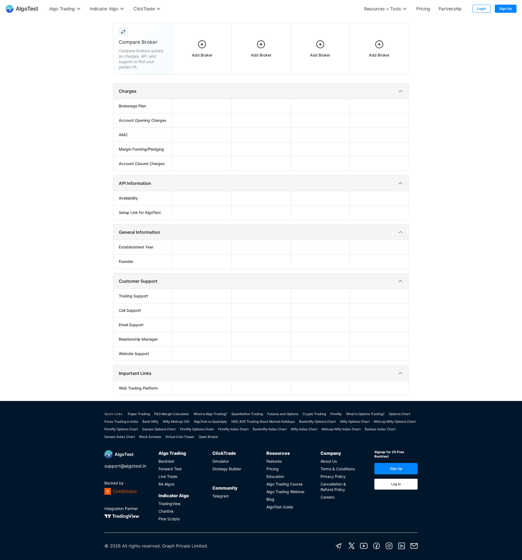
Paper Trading (139, 414)
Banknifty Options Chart (317, 421)
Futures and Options (282, 414)
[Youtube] (364, 546)
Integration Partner (121, 508)
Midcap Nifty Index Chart (341, 429)
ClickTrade (224, 453)
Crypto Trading (314, 414)
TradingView (170, 503)
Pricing (272, 468)
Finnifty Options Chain (197, 429)
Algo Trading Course (284, 484)
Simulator (220, 461)
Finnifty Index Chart (233, 429)
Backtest (166, 461)
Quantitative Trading (247, 414)
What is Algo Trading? (210, 414)
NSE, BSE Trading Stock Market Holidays (263, 421)
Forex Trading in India (121, 421)
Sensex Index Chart (119, 437)
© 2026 (112, 546)
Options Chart (399, 414)
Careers (327, 497)
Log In (396, 484)
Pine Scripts (169, 519)
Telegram (220, 496)
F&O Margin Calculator (171, 414)
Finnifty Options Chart (121, 429)
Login (481, 9)
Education (275, 476)
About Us (329, 461)
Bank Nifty (150, 421)
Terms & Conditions (338, 468)
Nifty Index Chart (304, 429)
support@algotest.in (125, 466)
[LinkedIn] (401, 546)
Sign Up (505, 9)
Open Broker (208, 437)
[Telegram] (338, 546)
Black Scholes (150, 437)
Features (274, 461)
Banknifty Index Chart (270, 429)
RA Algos (166, 484)
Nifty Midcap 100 (176, 421)
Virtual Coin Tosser (179, 437)
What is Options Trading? (365, 414)
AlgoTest (124, 454)
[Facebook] (376, 546)
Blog (270, 499)
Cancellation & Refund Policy (333, 487)
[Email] (414, 546)
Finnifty (336, 414)
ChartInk (166, 511)
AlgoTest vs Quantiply (210, 421)
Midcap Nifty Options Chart (395, 421)
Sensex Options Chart (159, 429)
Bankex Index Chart (380, 429)
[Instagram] (389, 546)
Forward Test (170, 468)
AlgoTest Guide (279, 507)
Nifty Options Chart (354, 421)
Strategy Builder (226, 468)
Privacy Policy (333, 476)
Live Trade (168, 476)
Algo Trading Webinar (285, 491)
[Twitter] (352, 546)
